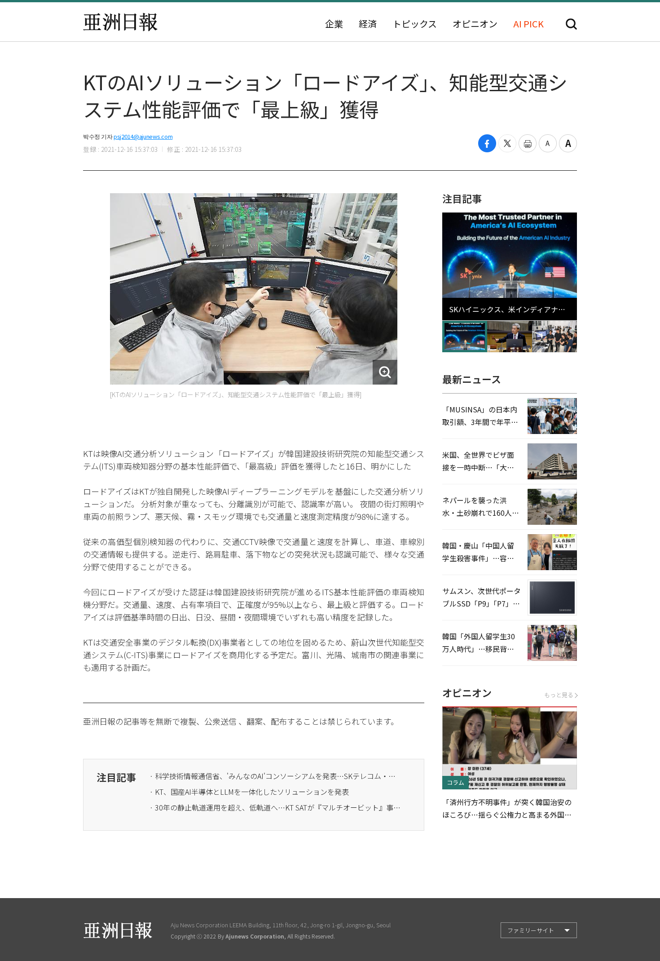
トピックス (414, 23)
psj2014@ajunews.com (143, 136)
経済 (368, 23)
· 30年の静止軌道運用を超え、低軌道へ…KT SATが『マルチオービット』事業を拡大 (275, 807)
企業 (334, 23)
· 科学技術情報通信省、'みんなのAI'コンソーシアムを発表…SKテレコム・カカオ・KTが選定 (275, 776)
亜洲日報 (120, 22)
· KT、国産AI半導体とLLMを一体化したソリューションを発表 (249, 791)
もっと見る (558, 695)
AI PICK (528, 23)
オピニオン (475, 23)
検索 (571, 24)
